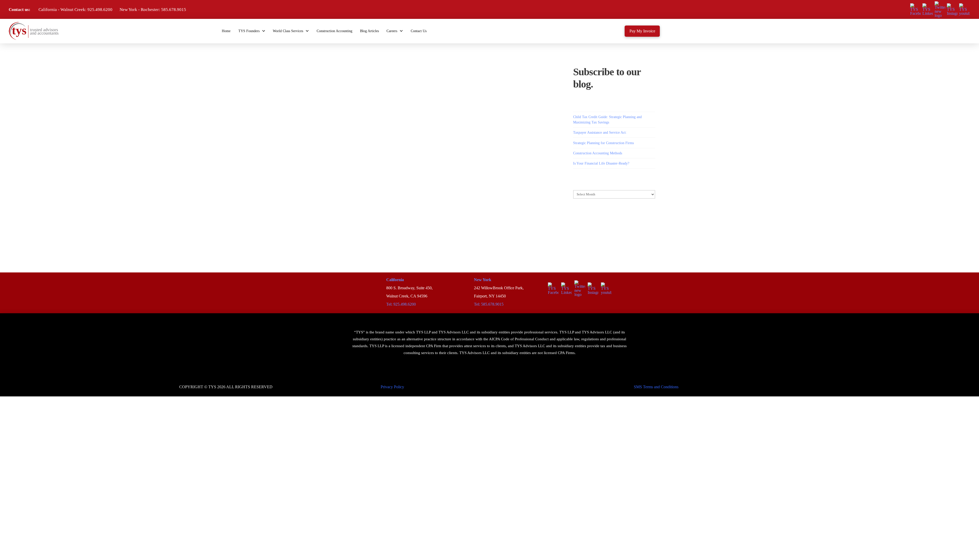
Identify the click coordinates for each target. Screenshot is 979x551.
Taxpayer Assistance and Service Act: (600, 132)
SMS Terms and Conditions (656, 387)
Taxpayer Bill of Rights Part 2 (374, 64)
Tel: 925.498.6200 (401, 304)
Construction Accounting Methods (597, 153)
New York (482, 280)
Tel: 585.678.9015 (489, 304)
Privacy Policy (392, 387)
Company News (366, 184)
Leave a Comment (345, 189)
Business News (384, 72)
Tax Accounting (408, 72)
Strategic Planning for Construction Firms (603, 143)
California (395, 280)
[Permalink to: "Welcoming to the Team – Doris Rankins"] (379, 204)
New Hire (387, 184)
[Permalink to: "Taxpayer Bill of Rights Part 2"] (379, 87)
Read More (360, 134)
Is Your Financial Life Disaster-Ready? (601, 163)
